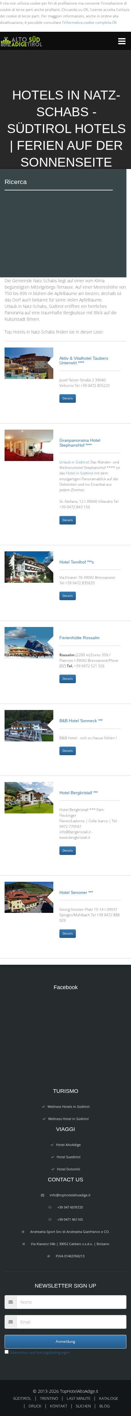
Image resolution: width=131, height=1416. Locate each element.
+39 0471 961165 (70, 1219)
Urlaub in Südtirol (74, 461)
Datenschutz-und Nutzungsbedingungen (39, 1352)
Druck (35, 1406)
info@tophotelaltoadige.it (70, 1195)
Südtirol (22, 1398)
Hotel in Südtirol (79, 472)
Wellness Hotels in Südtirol (69, 1106)
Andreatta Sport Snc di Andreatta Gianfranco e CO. (70, 1231)
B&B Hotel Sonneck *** (81, 720)
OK (114, 22)
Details (67, 398)
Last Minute (78, 1398)
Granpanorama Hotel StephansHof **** (79, 442)
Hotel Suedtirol (68, 1157)
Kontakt (58, 1406)
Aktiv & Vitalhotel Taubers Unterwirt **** (83, 360)
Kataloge (108, 1398)
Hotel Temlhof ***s (76, 562)
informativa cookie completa (87, 22)
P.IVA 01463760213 (70, 1256)
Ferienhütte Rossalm (79, 637)
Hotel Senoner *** (76, 892)
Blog (104, 1406)
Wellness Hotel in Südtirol (68, 1118)
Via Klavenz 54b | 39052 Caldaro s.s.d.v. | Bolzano (70, 1243)
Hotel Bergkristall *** (78, 792)
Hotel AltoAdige (68, 1144)
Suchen (83, 1406)
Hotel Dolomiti (68, 1169)
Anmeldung (65, 1341)
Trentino (49, 1398)
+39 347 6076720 (70, 1207)
